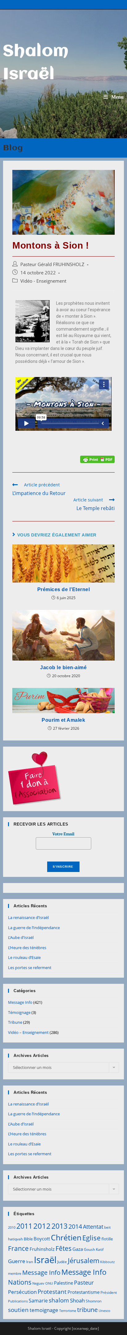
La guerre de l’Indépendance (34, 927)
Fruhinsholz (42, 1249)
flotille (107, 1239)
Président (108, 1292)
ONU (49, 1283)
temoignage (44, 1309)
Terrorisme (67, 1311)
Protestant (52, 1291)
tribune (87, 1309)
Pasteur (84, 1282)
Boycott (42, 1238)
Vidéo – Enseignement (28, 1032)
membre (14, 1273)
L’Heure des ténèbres (27, 947)
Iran (29, 1261)
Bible (28, 1239)
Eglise (91, 1237)
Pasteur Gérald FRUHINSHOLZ (52, 264)
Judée (62, 1261)
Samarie (38, 1300)
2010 (11, 1227)
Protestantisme (84, 1292)
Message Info (20, 1002)
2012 (42, 1226)
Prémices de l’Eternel (63, 589)
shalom (59, 1300)
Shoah (77, 1300)
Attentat (93, 1226)
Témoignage (19, 1012)
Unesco (104, 1311)
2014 (75, 1226)
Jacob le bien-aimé (63, 667)
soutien (18, 1310)
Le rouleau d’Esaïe (24, 957)
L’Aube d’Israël (21, 937)
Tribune (15, 1022)
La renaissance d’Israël (28, 917)
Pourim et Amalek (63, 720)
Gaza (77, 1249)
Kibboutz (107, 1262)
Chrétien (66, 1237)
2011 (24, 1226)
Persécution (22, 1291)
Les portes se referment (29, 967)
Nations (19, 1282)
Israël (45, 1260)
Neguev (38, 1283)
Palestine (63, 1283)
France (18, 1248)
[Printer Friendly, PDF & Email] (97, 459)
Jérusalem (83, 1260)
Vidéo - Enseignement (43, 281)
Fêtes (63, 1248)
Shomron (93, 1301)
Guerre (16, 1261)
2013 (59, 1226)
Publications (18, 1301)
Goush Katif (94, 1249)
